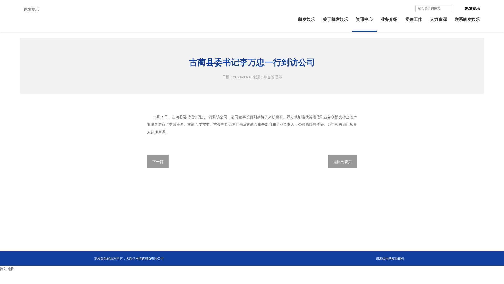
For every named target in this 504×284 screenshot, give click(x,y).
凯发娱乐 (31, 9)
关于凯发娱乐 (335, 19)
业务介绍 (389, 19)
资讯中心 (364, 19)
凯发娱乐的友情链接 (390, 258)
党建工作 (413, 19)
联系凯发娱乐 (467, 19)
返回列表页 (342, 162)
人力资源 (438, 19)
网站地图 (7, 269)
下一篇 (157, 162)
